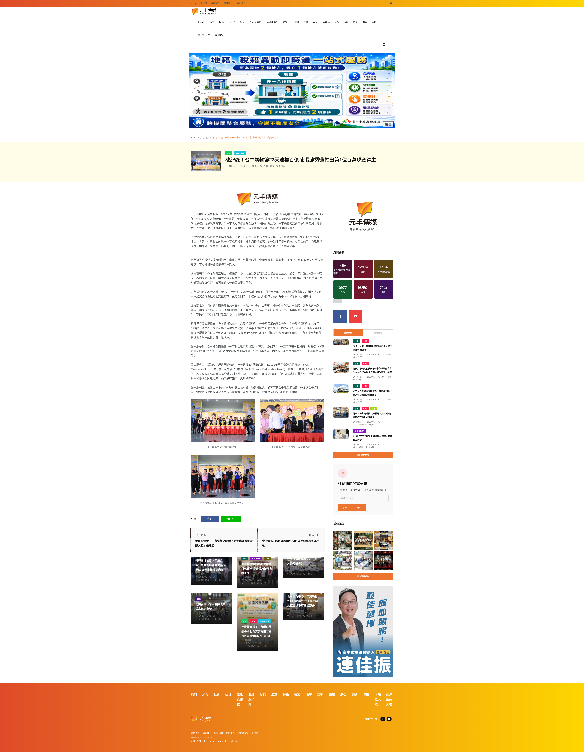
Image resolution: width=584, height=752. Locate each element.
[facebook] (384, 3)
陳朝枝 (248, 577)
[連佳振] (363, 631)
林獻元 (232, 166)
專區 (374, 22)
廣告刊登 (215, 3)
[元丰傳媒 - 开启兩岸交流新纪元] (204, 11)
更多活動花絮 (363, 576)
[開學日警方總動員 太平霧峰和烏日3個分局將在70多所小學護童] (341, 412)
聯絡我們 (241, 3)
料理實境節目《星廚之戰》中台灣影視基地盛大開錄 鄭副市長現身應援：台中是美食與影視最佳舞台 (210, 569)
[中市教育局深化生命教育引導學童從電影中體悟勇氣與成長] (383, 560)
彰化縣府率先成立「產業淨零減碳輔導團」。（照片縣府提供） (302, 559)
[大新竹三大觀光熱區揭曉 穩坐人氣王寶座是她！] (342, 540)
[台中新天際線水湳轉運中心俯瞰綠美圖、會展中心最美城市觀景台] (341, 388)
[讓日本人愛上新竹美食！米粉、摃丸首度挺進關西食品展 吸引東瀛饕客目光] (383, 540)
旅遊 (346, 22)
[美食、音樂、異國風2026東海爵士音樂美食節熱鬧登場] (341, 342)
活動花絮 (204, 137)
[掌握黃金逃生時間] (257, 199)
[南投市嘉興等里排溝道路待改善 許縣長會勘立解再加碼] (342, 560)
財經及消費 (272, 22)
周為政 (294, 567)
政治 (221, 22)
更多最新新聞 (363, 455)
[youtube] (391, 3)
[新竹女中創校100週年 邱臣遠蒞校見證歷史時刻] (363, 560)
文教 (336, 22)
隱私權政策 (243, 733)
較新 (203, 535)
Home (201, 22)
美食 (364, 22)
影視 (285, 22)
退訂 (359, 508)
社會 (232, 22)
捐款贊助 (207, 733)
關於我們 (228, 3)
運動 (296, 22)
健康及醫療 (255, 22)
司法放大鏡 (204, 35)
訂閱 (345, 508)
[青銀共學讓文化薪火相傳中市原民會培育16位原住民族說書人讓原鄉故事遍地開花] (341, 367)
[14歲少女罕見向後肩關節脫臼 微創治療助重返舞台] (341, 434)
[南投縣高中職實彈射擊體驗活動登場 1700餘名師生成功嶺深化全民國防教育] (363, 540)
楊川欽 (359, 354)
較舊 (311, 535)
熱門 (211, 22)
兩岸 (325, 22)
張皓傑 (202, 573)
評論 (306, 22)
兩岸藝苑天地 (222, 35)
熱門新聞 (378, 333)
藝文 (315, 22)
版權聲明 (256, 733)
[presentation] (192, 92)
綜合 (355, 22)
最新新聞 (348, 333)
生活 (242, 22)
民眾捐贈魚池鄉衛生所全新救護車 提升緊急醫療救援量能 (256, 569)
